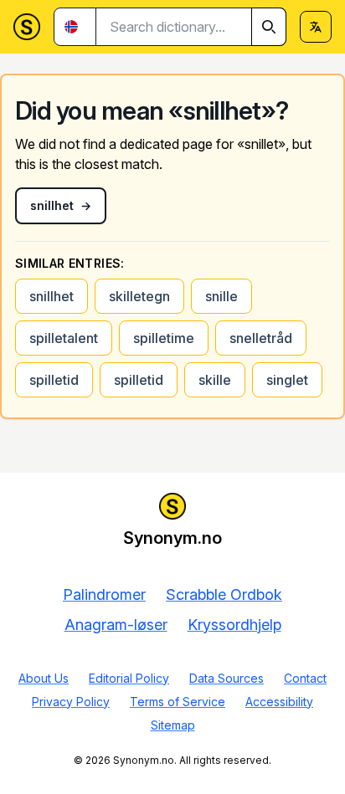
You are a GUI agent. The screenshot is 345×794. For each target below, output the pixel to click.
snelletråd (260, 338)
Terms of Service (177, 701)
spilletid (54, 379)
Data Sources (226, 678)
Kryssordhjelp (234, 624)
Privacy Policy (71, 701)
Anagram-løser (115, 624)
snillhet (51, 296)
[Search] (268, 27)
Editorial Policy (129, 678)
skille (214, 379)
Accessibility (279, 701)
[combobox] (191, 27)
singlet (287, 379)
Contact (305, 678)
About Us (43, 678)
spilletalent (63, 338)
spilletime (163, 338)
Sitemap (173, 725)
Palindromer (104, 594)
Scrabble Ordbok (224, 594)
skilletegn (139, 296)
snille (221, 296)
